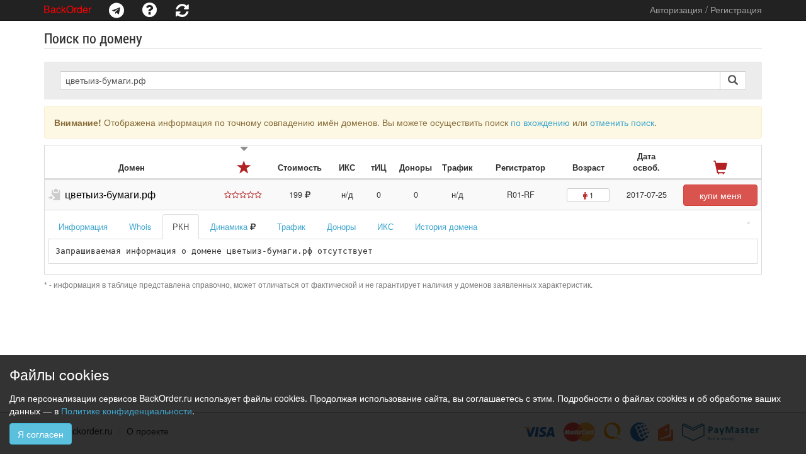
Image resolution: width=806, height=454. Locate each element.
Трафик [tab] (291, 226)
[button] (116, 10)
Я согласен (41, 434)
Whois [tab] (140, 226)
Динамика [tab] (230, 226)
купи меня (721, 195)
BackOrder (67, 9)
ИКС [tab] (385, 226)
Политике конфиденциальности (126, 410)
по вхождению (540, 122)
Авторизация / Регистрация (706, 9)
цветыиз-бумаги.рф (110, 194)
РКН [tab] (181, 226)
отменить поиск (622, 122)
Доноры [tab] (341, 226)
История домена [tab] (446, 226)
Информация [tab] (83, 226)
